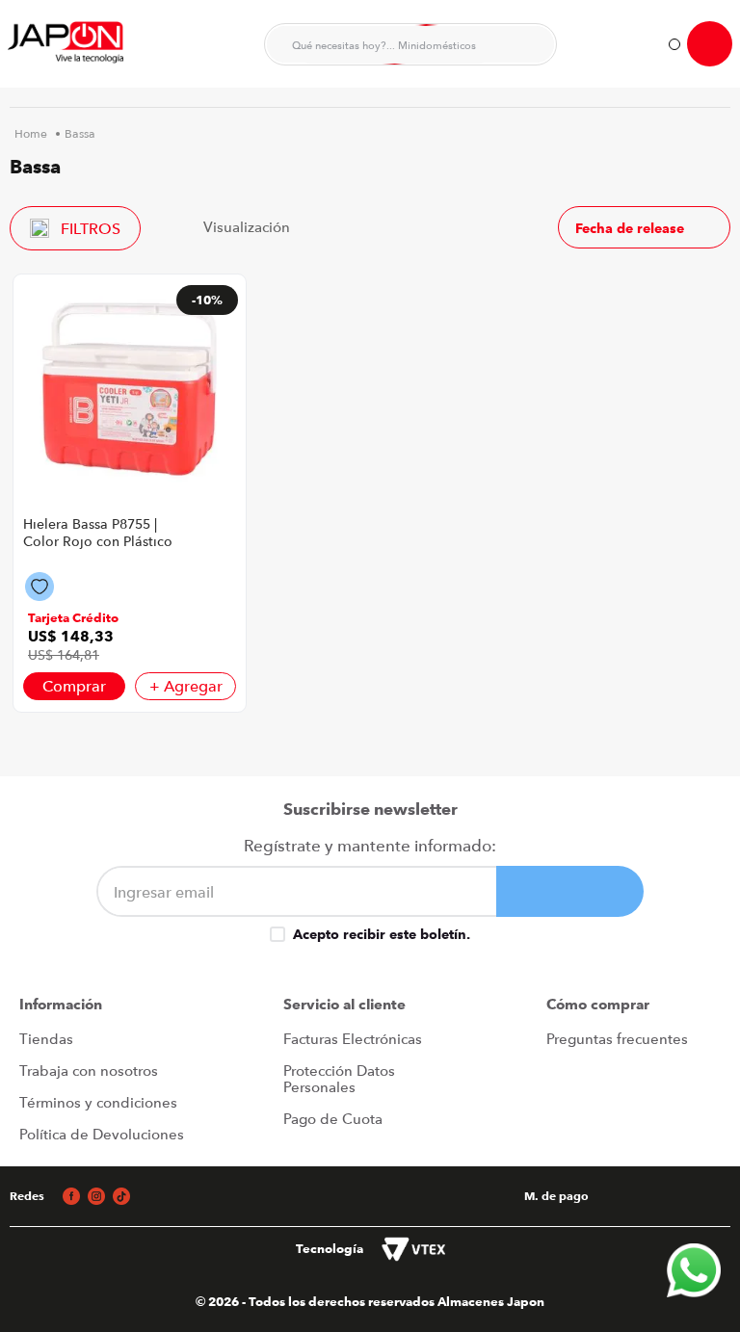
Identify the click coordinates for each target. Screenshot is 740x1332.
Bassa (80, 134)
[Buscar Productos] (529, 44)
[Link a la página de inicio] (31, 134)
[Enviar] (570, 891)
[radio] (317, 227)
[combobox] (410, 44)
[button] (73, 618)
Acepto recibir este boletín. (381, 934)
